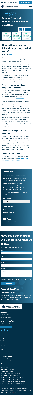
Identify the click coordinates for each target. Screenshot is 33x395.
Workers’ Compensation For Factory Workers (11, 377)
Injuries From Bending (5, 363)
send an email (18, 295)
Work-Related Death (5, 365)
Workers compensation (8, 212)
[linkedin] (4, 330)
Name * (2, 250)
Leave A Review (6, 327)
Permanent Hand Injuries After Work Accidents (14, 175)
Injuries (4, 209)
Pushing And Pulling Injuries (7, 369)
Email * (2, 256)
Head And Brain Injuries (6, 358)
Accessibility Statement (21, 388)
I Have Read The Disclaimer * (24, 279)
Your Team (3, 341)
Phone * (2, 262)
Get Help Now (8, 283)
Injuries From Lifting (5, 367)
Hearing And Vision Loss (6, 361)
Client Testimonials (5, 343)
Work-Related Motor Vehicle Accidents (10, 373)
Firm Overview (4, 338)
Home (1, 336)
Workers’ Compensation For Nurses (9, 379)
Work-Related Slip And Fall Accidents (9, 375)
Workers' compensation (16, 54)
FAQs (1, 347)
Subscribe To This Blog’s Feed (10, 222)
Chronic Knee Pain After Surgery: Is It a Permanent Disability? (15, 193)
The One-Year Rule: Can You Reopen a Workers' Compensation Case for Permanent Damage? (15, 179)
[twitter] (7, 330)
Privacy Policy (11, 279)
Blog (1, 349)
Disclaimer (3, 279)
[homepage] (11, 306)
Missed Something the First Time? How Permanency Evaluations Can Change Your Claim (16, 188)
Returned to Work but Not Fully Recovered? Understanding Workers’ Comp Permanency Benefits (16, 184)
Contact (2, 351)
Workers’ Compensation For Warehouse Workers (12, 381)
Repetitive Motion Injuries (6, 371)
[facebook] (1, 330)
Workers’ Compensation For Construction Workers (13, 383)
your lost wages (20, 98)
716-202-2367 (26, 2)
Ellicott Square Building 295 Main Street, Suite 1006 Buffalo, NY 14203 (7, 321)
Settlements (3, 345)
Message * (3, 268)
